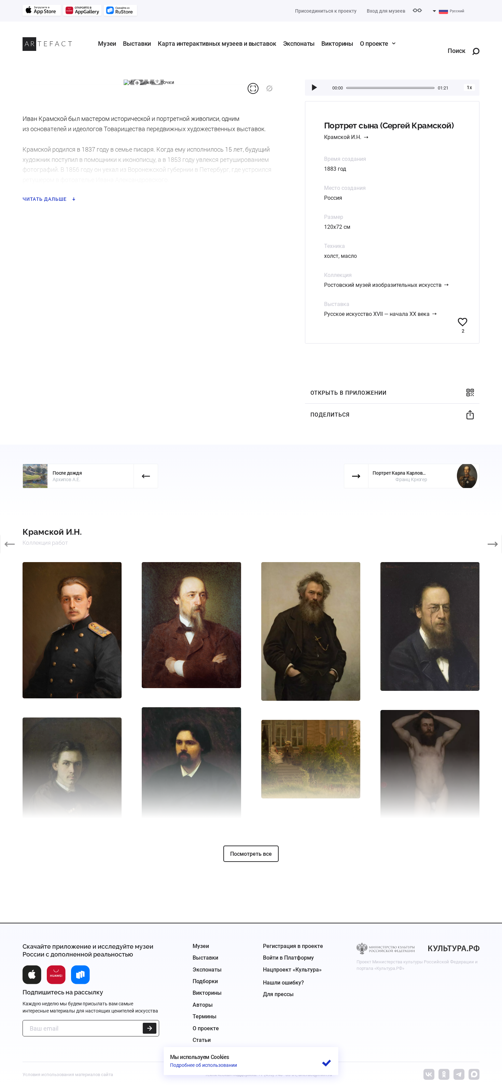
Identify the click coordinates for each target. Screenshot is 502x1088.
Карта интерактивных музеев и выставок (217, 43)
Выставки (137, 43)
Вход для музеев (386, 11)
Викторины (337, 43)
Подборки (205, 981)
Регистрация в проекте (293, 946)
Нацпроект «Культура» (292, 969)
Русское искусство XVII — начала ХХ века (377, 314)
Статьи (202, 1040)
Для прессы (278, 994)
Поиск (456, 51)
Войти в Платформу (288, 957)
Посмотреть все (251, 854)
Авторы (203, 1005)
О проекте (374, 43)
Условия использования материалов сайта (68, 1074)
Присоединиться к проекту (326, 11)
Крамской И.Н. (342, 137)
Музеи (107, 43)
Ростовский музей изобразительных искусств (383, 285)
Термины (205, 1016)
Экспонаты (299, 43)
